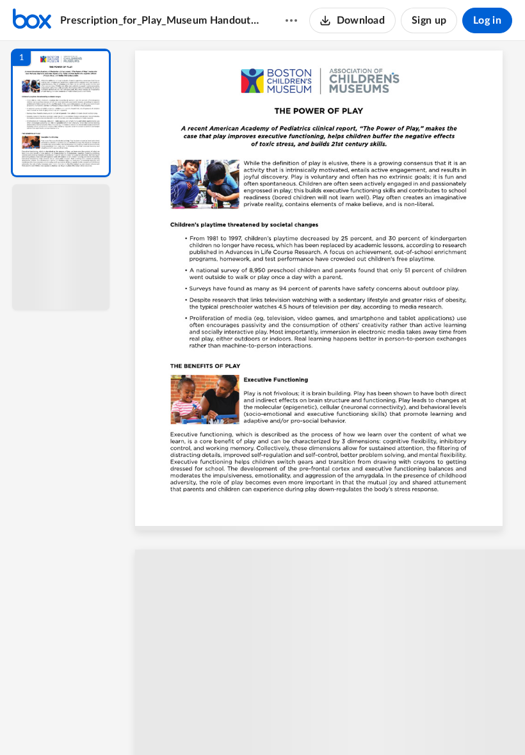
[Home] (32, 20)
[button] (61, 113)
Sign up (429, 20)
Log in (487, 20)
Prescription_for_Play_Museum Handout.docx (160, 20)
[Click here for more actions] (291, 20)
